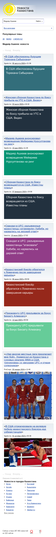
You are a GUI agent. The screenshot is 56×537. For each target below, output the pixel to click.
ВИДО (4, 39)
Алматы (9, 490)
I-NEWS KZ (13, 39)
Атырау (9, 497)
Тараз (29, 500)
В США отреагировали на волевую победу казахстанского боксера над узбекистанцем (25, 429)
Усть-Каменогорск (34, 503)
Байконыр (10, 500)
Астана (9, 494)
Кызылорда (31, 487)
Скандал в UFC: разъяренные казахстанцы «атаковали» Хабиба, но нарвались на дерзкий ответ (26, 228)
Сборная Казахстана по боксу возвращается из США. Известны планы (23, 185)
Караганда (10, 507)
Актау (8, 484)
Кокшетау (10, 510)
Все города (9, 513)
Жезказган (10, 503)
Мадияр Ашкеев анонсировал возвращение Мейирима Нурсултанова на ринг (27, 141)
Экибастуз (31, 510)
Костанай (30, 484)
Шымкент (30, 507)
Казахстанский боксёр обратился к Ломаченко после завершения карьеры (24, 272)
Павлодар (31, 490)
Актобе (9, 487)
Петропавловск (33, 494)
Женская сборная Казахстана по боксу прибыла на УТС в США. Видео (27, 99)
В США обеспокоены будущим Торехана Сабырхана (22, 58)
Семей (29, 497)
